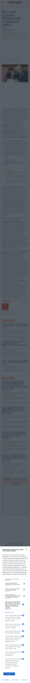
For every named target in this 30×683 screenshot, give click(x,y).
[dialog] (15, 614)
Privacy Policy (24, 679)
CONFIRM (9, 673)
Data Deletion (5, 679)
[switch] (23, 583)
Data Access (15, 679)
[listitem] (15, 579)
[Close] (26, 549)
